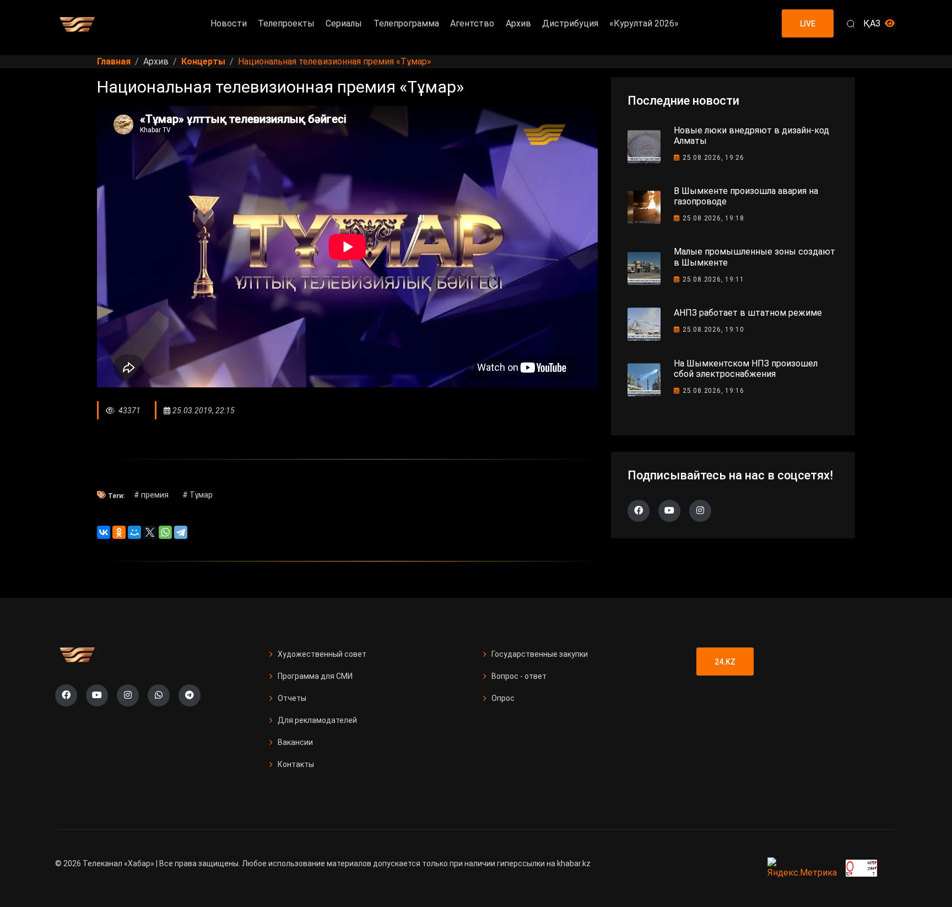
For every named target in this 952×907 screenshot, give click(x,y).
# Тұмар (197, 494)
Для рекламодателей (317, 720)
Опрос (503, 698)
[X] (149, 532)
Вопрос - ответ (519, 676)
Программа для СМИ (315, 676)
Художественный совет (322, 654)
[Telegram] (180, 532)
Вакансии (295, 742)
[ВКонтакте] (103, 532)
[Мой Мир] (134, 532)
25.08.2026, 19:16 (713, 391)
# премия (151, 494)
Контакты (296, 764)
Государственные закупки (539, 654)
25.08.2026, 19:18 (713, 218)
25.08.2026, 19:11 (713, 279)
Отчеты (292, 698)
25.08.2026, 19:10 (713, 329)
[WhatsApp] (165, 532)
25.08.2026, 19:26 (713, 157)
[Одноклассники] (119, 532)
